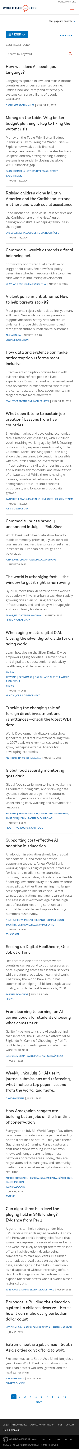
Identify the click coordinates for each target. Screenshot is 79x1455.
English (68, 21)
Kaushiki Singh (14, 175)
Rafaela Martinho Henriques (35, 499)
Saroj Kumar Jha (15, 171)
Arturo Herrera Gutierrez (42, 171)
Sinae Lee (35, 757)
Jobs (60, 1424)
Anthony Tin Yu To (17, 757)
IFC (49, 1439)
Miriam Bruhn (29, 1289)
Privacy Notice (19, 1424)
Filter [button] (16, 34)
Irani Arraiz (13, 1289)
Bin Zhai (10, 672)
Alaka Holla (13, 335)
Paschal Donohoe (17, 994)
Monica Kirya (41, 401)
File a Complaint (11, 1430)
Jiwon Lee (11, 499)
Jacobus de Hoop (33, 232)
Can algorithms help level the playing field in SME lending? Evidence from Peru (32, 1215)
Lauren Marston (62, 1327)
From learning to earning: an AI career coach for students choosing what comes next (38, 1018)
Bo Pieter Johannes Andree (22, 813)
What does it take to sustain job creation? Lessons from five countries (35, 420)
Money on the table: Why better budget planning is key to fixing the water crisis (38, 124)
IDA (43, 1439)
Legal (6, 1424)
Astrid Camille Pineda (37, 1327)
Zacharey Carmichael (40, 818)
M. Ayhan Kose (14, 284)
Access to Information (42, 1424)
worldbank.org (67, 2)
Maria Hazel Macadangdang (38, 559)
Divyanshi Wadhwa (30, 615)
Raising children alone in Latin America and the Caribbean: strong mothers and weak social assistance (39, 199)
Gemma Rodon (55, 920)
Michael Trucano (34, 920)
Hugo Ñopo (52, 232)
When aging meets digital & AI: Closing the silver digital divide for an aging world (39, 639)
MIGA (57, 1439)
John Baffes (13, 559)
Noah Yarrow (14, 920)
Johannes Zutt (15, 1378)
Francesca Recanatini (19, 401)
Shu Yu (10, 686)
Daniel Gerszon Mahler (20, 105)
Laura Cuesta (14, 232)
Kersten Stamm (64, 499)
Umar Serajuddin (16, 818)
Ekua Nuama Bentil (42, 924)
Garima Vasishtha (35, 284)
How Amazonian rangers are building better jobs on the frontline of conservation (38, 1117)
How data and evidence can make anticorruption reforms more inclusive (37, 358)
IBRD (35, 1439)
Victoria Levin (14, 1327)
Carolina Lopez (36, 1056)
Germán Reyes (55, 1056)
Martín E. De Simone (18, 924)
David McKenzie (15, 1098)
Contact (70, 1424)
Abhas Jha (11, 615)
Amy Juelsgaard (15, 1186)
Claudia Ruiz (46, 1289)
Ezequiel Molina (15, 1056)
